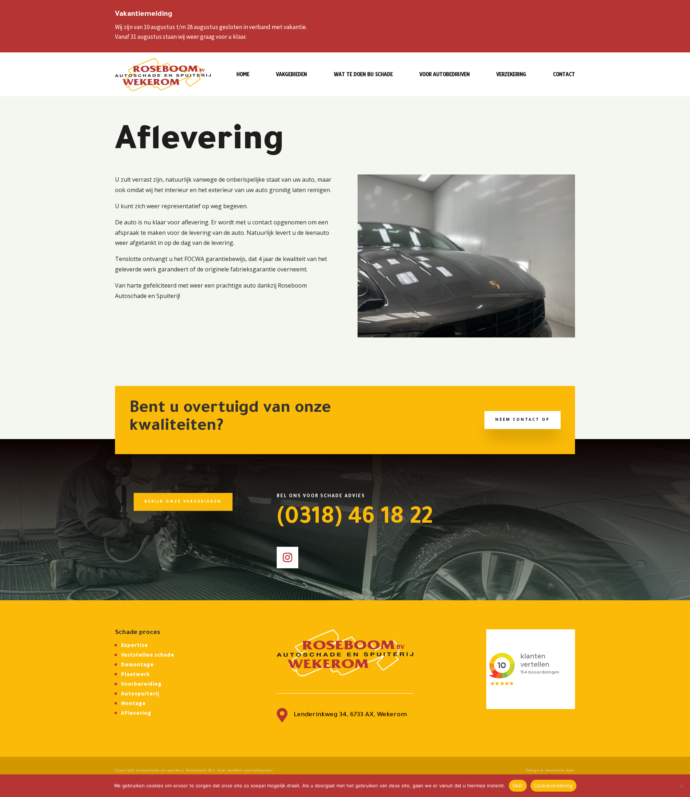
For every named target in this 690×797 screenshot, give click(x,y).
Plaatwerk (135, 674)
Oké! (517, 785)
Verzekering (511, 75)
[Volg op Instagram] (287, 557)
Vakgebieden (291, 75)
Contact (564, 75)
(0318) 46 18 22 (355, 519)
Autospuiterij (140, 693)
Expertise (134, 645)
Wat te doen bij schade (363, 75)
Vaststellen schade (147, 654)
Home (242, 75)
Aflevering (136, 712)
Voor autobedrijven (444, 75)
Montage (133, 703)
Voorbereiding (141, 683)
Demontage (137, 664)
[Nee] (681, 785)
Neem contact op (522, 420)
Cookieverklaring (553, 785)
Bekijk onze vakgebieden (183, 502)
